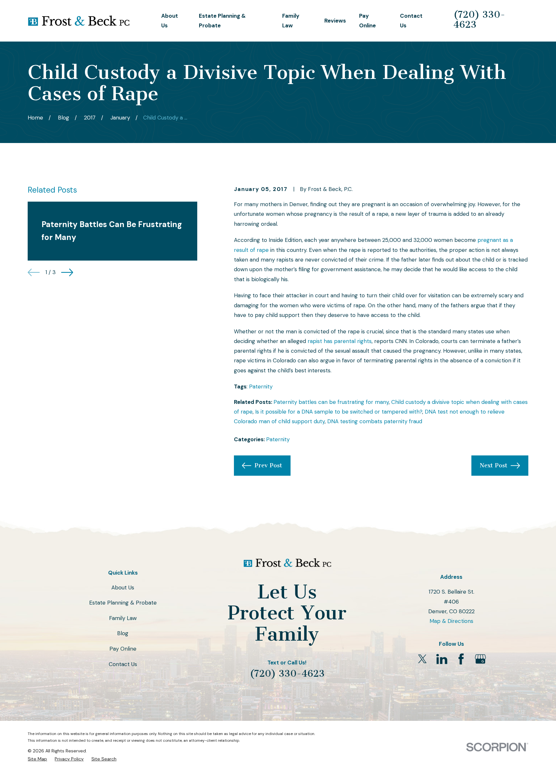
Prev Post (268, 465)
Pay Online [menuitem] (367, 20)
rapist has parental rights (340, 341)
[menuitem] (37, 759)
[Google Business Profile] (480, 659)
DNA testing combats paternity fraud (374, 421)
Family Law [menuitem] (290, 20)
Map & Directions (451, 621)
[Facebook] (461, 659)
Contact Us (123, 664)
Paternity (261, 386)
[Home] (78, 20)
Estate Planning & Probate (123, 602)
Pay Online (122, 648)
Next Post (493, 465)
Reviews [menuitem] (335, 20)
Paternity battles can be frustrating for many (331, 402)
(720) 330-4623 (479, 19)
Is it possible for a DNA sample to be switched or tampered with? (338, 411)
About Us (122, 587)
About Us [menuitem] (169, 20)
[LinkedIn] (441, 659)
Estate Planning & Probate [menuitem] (222, 20)
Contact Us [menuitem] (411, 20)
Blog (122, 633)
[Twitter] (422, 659)
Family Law (123, 618)
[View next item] (67, 272)
